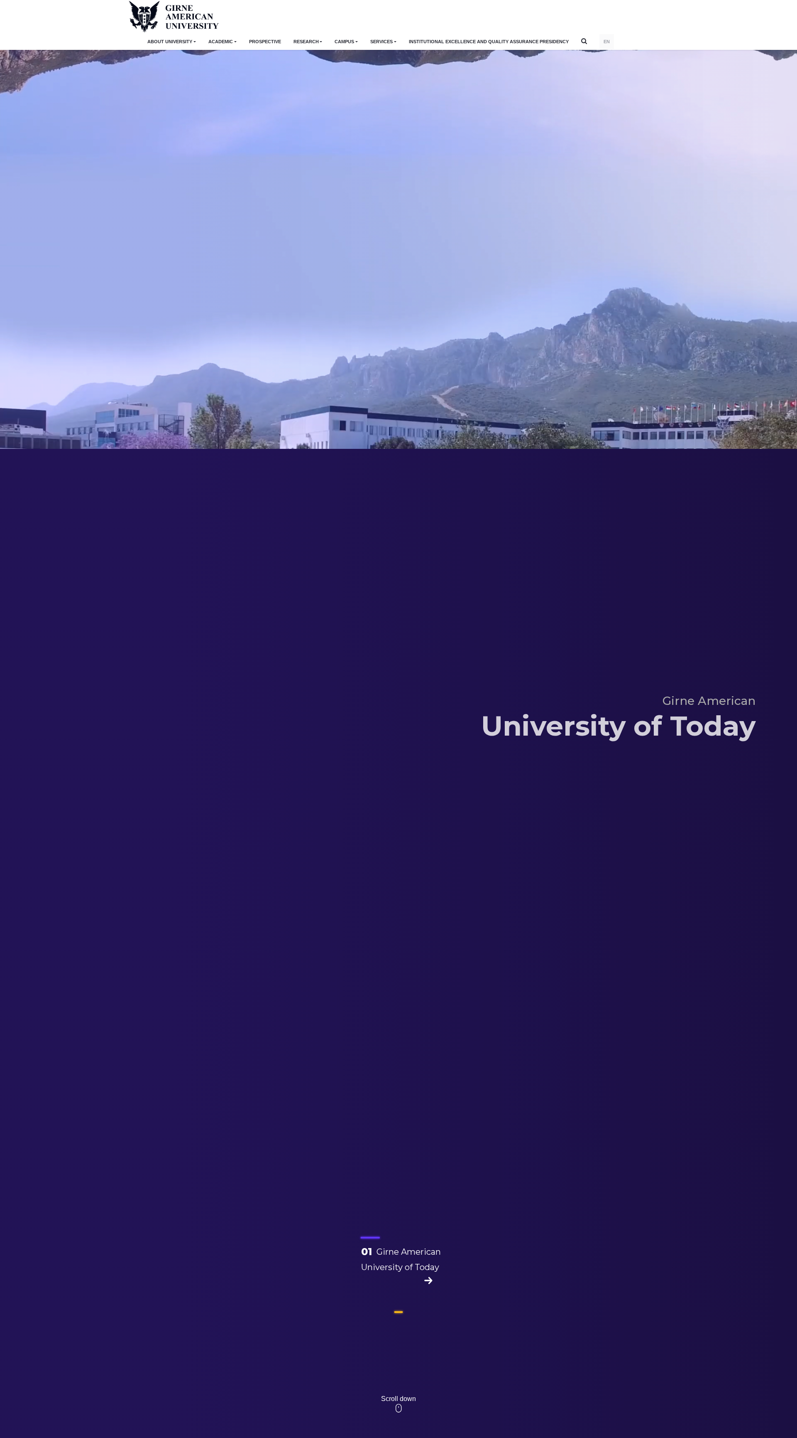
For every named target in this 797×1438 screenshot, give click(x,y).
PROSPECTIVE (265, 41)
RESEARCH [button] (306, 41)
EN (607, 41)
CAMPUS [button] (344, 41)
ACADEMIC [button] (220, 41)
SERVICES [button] (381, 41)
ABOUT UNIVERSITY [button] (169, 41)
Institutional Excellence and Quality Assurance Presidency (489, 41)
